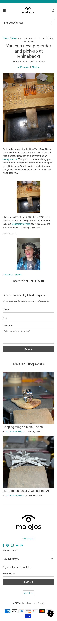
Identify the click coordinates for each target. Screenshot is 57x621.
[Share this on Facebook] (36, 281)
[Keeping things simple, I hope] (28, 398)
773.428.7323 (28, 539)
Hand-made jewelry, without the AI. (26, 490)
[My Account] (3, 10)
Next (36, 67)
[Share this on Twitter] (32, 281)
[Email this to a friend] (42, 281)
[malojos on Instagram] (12, 545)
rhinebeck (8, 275)
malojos (22, 603)
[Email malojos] (22, 545)
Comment (7, 325)
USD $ (27, 593)
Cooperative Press (21, 224)
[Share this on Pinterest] (38, 281)
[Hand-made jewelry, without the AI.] (28, 462)
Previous (23, 67)
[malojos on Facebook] (3, 545)
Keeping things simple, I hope (23, 427)
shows (18, 275)
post (15, 159)
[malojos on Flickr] (17, 545)
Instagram (8, 159)
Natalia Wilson (14, 432)
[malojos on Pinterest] (7, 545)
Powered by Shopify (36, 603)
